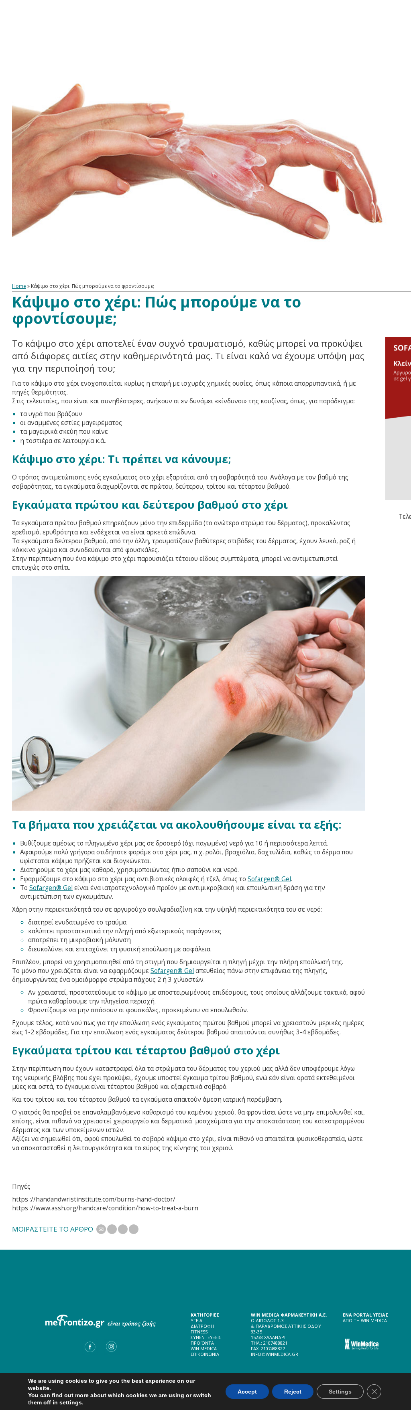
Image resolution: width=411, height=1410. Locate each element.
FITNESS (199, 1332)
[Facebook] (123, 1229)
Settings (340, 1391)
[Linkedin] (133, 1229)
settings (70, 1402)
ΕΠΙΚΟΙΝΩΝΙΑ (205, 1354)
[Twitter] (112, 1229)
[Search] (20, 75)
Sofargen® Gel (269, 878)
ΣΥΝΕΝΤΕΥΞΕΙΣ (206, 1337)
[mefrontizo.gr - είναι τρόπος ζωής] (206, 22)
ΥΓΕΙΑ (196, 1320)
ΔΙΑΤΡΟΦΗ (202, 1326)
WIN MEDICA (204, 1348)
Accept (247, 1391)
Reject (292, 1391)
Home (19, 286)
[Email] (101, 1229)
